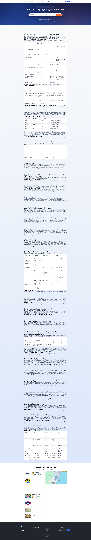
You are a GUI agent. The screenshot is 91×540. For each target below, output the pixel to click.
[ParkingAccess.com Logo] (21, 1)
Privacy (47, 531)
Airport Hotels (48, 527)
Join (68, 530)
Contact (47, 536)
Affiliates (47, 534)
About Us (47, 529)
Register (68, 1)
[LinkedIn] (23, 530)
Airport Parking (25, 1)
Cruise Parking (37, 1)
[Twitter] (21, 530)
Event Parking (48, 530)
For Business (48, 528)
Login (65, 1)
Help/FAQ (42, 1)
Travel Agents (48, 535)
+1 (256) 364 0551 (47, 1)
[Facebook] (22, 530)
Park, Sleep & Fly (31, 1)
